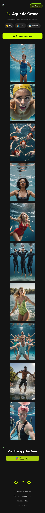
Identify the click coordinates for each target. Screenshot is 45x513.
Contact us (36, 6)
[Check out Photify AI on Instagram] (22, 482)
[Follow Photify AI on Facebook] (16, 482)
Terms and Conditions (22, 496)
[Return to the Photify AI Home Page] (10, 6)
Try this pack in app (24, 36)
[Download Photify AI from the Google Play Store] (22, 458)
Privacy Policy (22, 501)
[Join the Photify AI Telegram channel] (29, 482)
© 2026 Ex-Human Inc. (22, 491)
